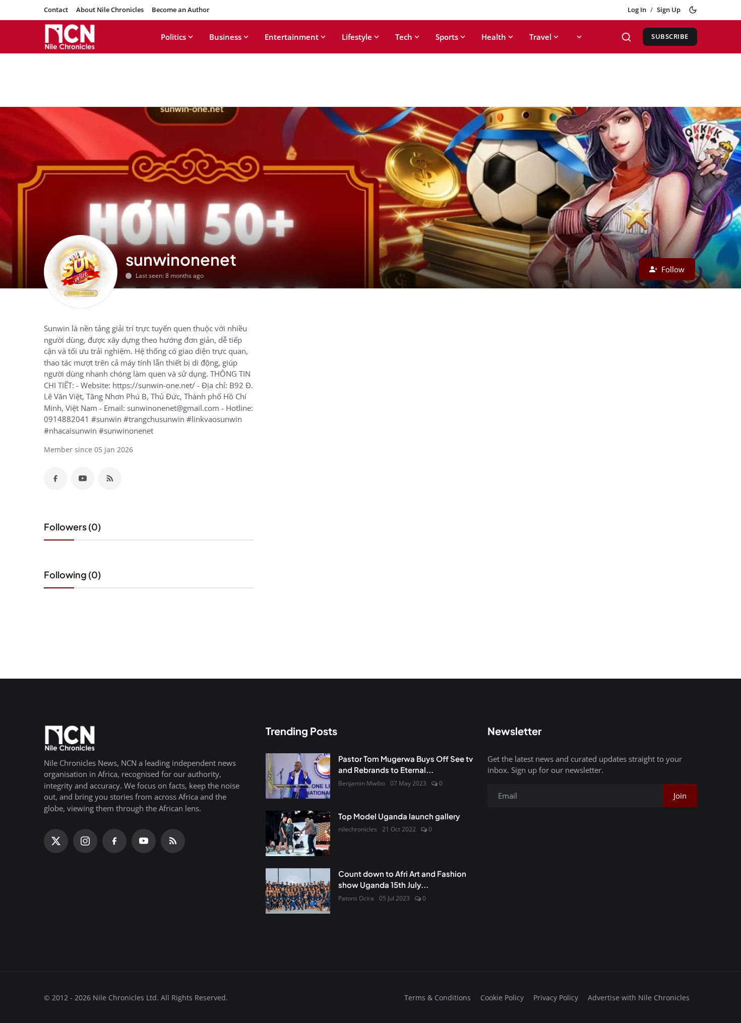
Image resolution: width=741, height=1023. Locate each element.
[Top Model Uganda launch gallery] (298, 833)
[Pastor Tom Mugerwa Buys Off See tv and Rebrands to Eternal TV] (298, 776)
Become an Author (181, 9)
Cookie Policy (502, 997)
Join (680, 796)
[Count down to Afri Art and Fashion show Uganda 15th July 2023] (298, 891)
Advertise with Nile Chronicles (639, 997)
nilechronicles (357, 829)
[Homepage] (89, 36)
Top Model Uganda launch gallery (399, 816)
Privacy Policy (555, 997)
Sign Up (669, 9)
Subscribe (670, 36)
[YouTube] (82, 478)
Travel (540, 37)
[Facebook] (55, 478)
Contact (56, 9)
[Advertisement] (370, 76)
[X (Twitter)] (56, 841)
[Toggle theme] (693, 10)
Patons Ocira (356, 898)
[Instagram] (85, 841)
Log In (637, 9)
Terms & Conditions (437, 997)
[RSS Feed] (109, 478)
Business (225, 37)
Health (493, 37)
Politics (173, 37)
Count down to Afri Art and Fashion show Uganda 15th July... (402, 879)
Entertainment (292, 37)
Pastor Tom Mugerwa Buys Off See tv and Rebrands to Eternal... (405, 764)
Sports (447, 37)
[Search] (626, 37)
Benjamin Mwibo (361, 783)
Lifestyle (357, 37)
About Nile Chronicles (110, 9)
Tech (403, 37)
